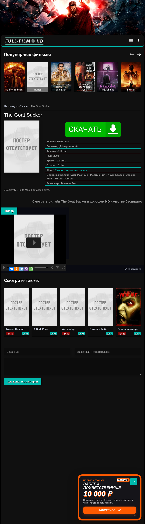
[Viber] (26, 269)
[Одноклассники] (16, 269)
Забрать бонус (109, 510)
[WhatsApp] (31, 269)
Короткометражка (76, 170)
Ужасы (59, 170)
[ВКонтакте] (11, 269)
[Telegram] (21, 269)
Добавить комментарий (23, 381)
